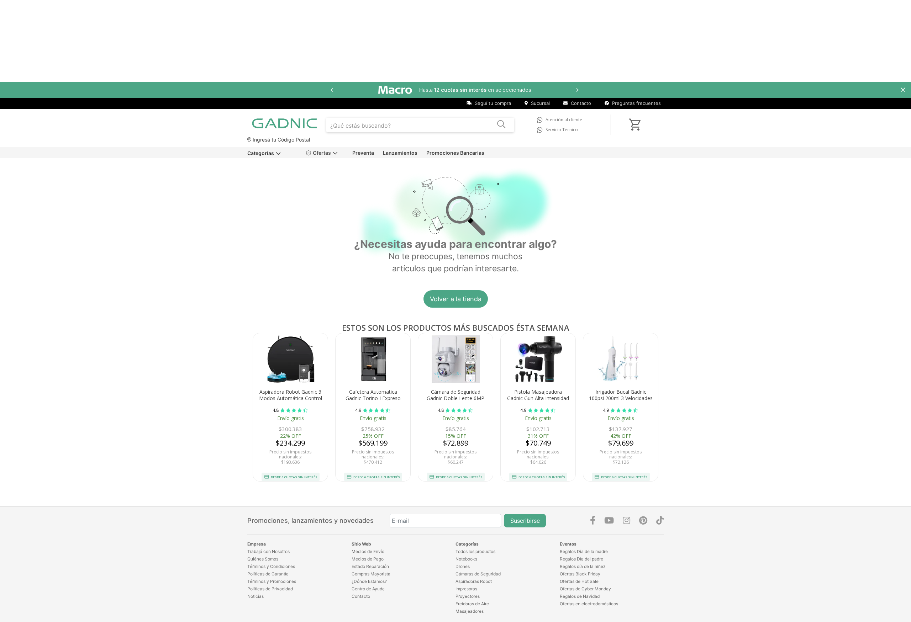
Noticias (255, 596)
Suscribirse (525, 520)
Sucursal (540, 103)
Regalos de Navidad (580, 596)
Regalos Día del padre (581, 559)
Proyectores (468, 596)
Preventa (363, 153)
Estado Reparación (370, 566)
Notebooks (466, 559)
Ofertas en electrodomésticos (589, 603)
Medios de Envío (368, 551)
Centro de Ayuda (368, 588)
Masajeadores (470, 611)
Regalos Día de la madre (584, 551)
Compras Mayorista (371, 573)
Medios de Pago (368, 559)
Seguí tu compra (492, 103)
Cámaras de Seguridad (478, 573)
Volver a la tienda (455, 299)
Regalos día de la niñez (583, 566)
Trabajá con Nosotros (268, 551)
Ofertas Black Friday (580, 573)
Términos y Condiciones (271, 566)
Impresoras (466, 588)
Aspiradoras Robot (474, 581)
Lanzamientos (400, 153)
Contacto (580, 103)
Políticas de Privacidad (270, 588)
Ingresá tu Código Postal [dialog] (280, 140)
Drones (463, 566)
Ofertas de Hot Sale (579, 581)
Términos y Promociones (271, 581)
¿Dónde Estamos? (369, 581)
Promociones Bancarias (455, 153)
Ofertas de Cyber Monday (585, 588)
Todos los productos (475, 551)
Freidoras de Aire (472, 603)
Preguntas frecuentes (636, 103)
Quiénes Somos (262, 559)
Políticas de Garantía (268, 573)
